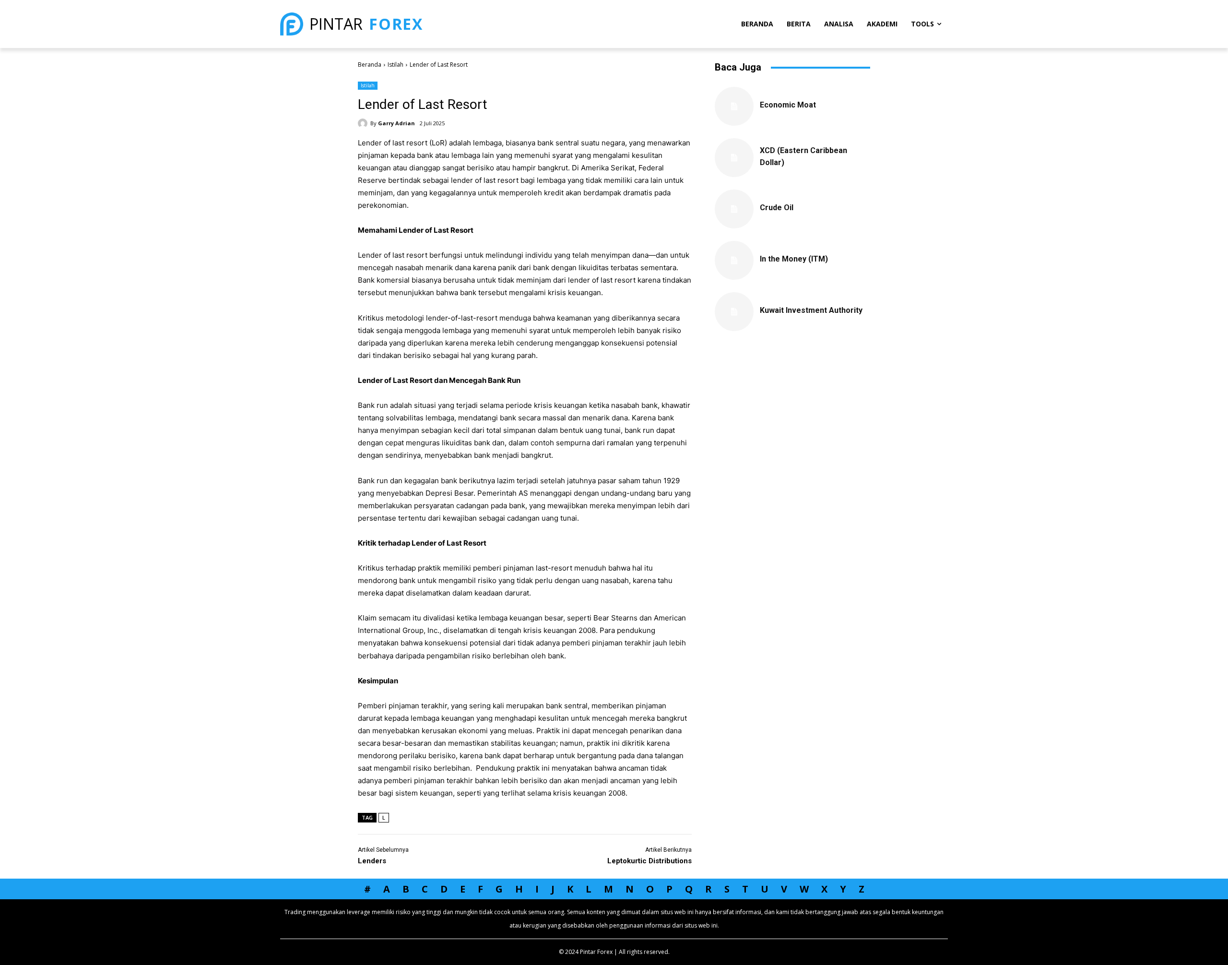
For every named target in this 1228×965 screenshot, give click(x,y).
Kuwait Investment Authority (811, 310)
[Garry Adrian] (364, 123)
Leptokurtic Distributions (649, 861)
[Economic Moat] (734, 106)
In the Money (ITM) (794, 258)
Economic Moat (788, 104)
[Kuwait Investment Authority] (734, 311)
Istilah (395, 64)
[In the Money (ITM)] (734, 260)
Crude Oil (776, 207)
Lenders (372, 861)
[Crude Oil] (734, 209)
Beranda (369, 64)
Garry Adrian (396, 123)
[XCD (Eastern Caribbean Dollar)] (734, 157)
